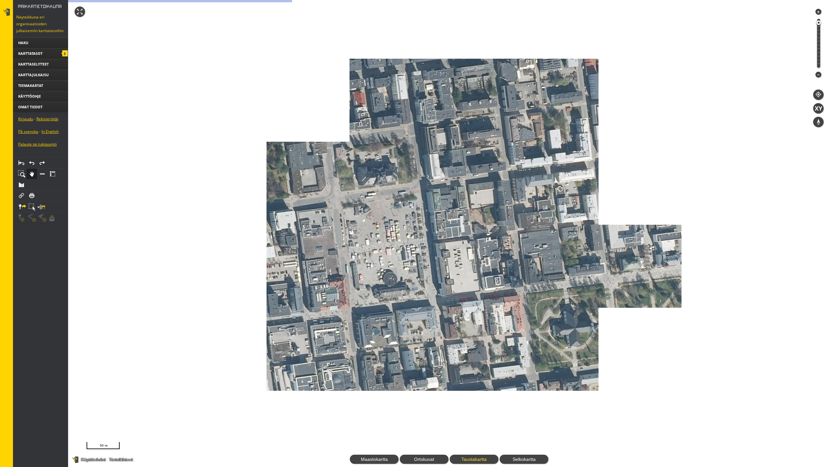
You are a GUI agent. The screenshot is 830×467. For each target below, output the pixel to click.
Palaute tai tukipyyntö (37, 171)
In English (50, 158)
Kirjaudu (25, 146)
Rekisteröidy (47, 146)
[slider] (818, 22)
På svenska (28, 158)
